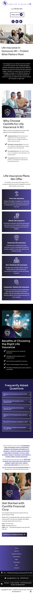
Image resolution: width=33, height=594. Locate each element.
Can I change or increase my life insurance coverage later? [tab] (14, 428)
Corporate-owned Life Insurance (19, 451)
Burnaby (7, 463)
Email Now (15, 14)
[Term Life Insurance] (16, 194)
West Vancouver (14, 461)
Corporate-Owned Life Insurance (16, 287)
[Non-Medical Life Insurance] (16, 260)
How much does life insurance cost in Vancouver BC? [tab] (13, 401)
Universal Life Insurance (16, 243)
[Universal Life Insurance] (16, 238)
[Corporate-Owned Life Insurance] (16, 282)
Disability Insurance (15, 455)
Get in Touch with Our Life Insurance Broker (15, 467)
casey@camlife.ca (11, 525)
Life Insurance (25, 445)
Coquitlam (7, 465)
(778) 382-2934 (17, 8)
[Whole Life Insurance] (16, 216)
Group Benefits (26, 455)
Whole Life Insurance (16, 221)
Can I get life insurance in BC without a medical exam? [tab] (13, 408)
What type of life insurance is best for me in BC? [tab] (15, 394)
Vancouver (27, 459)
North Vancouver (24, 461)
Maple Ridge (14, 465)
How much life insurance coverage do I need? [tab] (15, 422)
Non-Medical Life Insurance (16, 265)
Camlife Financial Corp (19, 589)
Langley (25, 463)
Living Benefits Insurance (11, 453)
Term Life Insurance (16, 198)
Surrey (13, 463)
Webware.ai (17, 591)
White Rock (19, 463)
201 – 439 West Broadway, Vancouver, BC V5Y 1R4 (18, 573)
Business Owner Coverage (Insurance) (16, 456)
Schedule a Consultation (13, 534)
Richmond (6, 461)
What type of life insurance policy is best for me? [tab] (15, 415)
